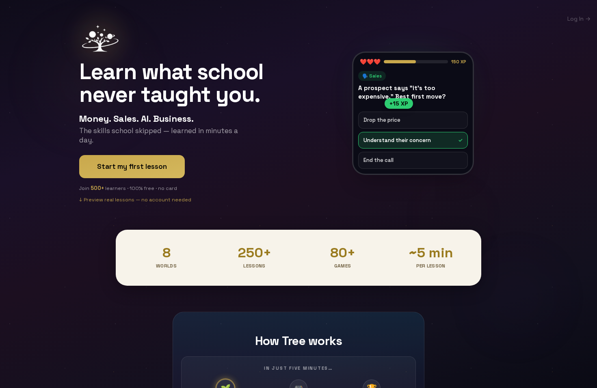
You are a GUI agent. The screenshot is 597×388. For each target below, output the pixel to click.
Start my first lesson (132, 166)
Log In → (579, 18)
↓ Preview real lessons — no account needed (135, 199)
